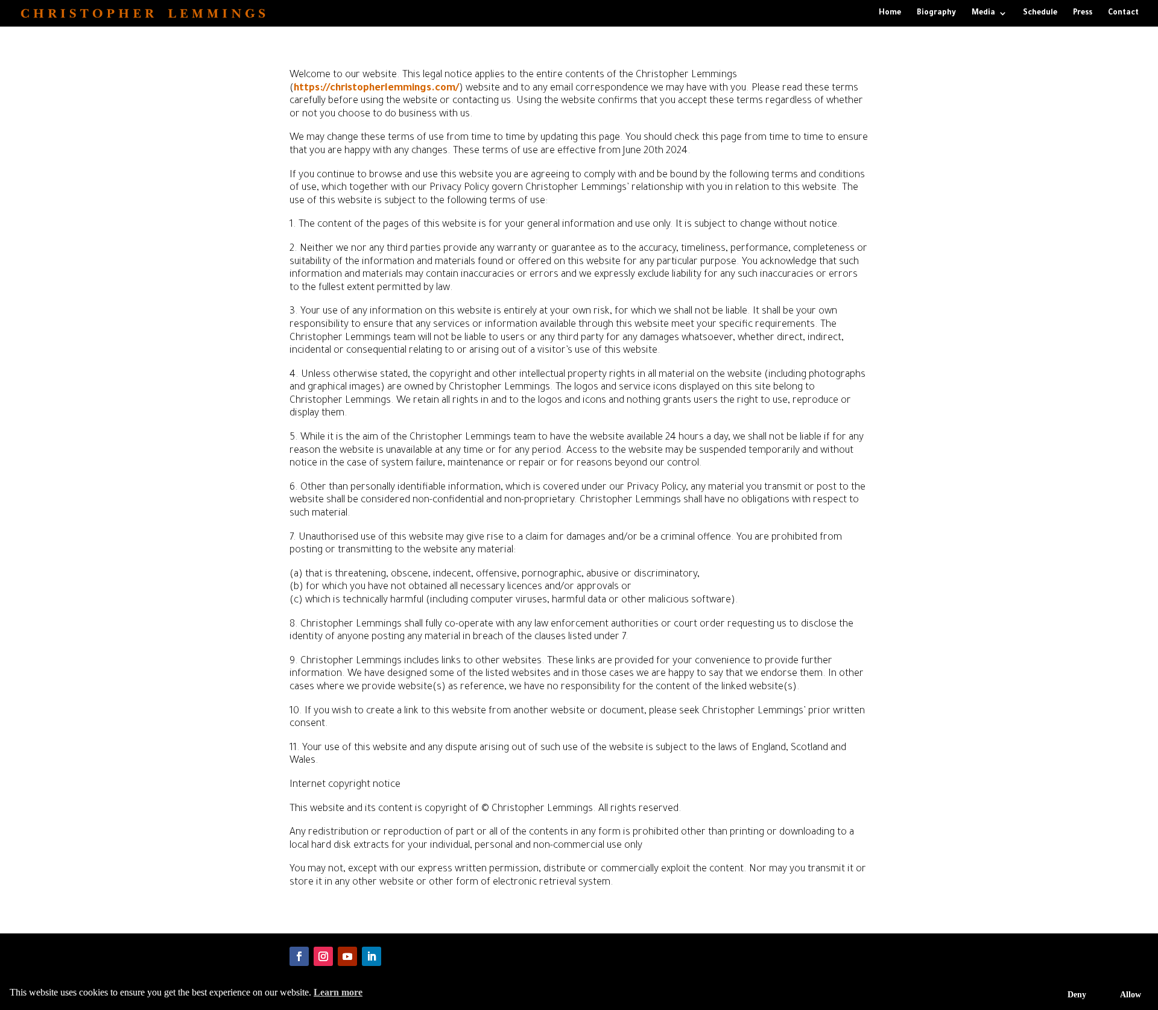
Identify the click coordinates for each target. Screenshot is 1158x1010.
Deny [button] (1077, 994)
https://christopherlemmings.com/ (376, 88)
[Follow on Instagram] (323, 956)
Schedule (1040, 13)
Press (1082, 13)
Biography (936, 13)
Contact (1123, 13)
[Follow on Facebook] (299, 956)
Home (890, 13)
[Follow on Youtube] (347, 956)
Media (983, 13)
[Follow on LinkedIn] (371, 956)
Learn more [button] (338, 992)
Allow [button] (1130, 994)
